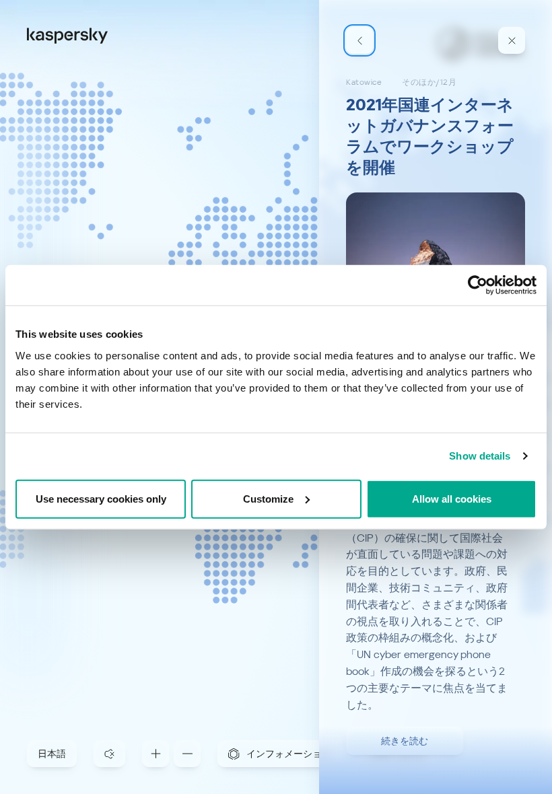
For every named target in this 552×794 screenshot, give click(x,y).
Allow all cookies (451, 498)
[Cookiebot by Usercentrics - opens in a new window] (478, 285)
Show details (479, 456)
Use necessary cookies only (101, 498)
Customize (268, 498)
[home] (67, 35)
